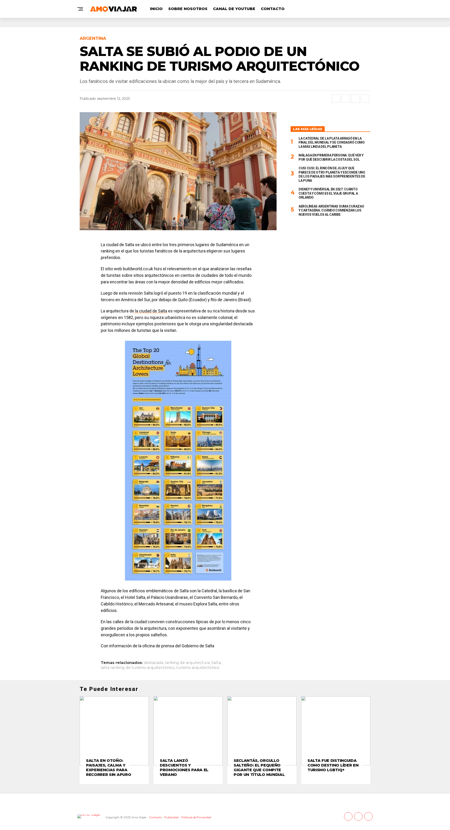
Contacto (273, 9)
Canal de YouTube (234, 9)
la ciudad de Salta (150, 310)
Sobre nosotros (187, 9)
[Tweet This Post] (345, 98)
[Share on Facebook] (336, 98)
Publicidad (171, 817)
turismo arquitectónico (197, 668)
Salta (216, 663)
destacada (153, 663)
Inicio (156, 9)
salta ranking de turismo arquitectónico (138, 668)
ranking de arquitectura (187, 663)
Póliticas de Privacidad (196, 817)
